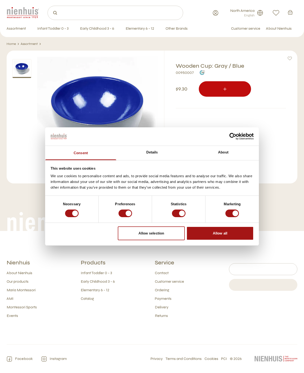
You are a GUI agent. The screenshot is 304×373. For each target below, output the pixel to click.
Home (11, 44)
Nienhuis (18, 262)
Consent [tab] (81, 153)
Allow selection (151, 233)
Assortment (29, 44)
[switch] (125, 213)
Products (93, 262)
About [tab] (223, 152)
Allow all (220, 233)
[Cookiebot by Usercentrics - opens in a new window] (233, 136)
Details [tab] (152, 152)
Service (164, 262)
